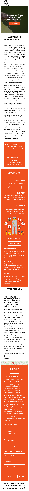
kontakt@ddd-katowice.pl (14, 447)
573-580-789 (14, 23)
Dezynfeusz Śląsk (14, 15)
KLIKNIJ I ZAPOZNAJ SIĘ (19, 488)
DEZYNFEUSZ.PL (14, 485)
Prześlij (21, 477)
